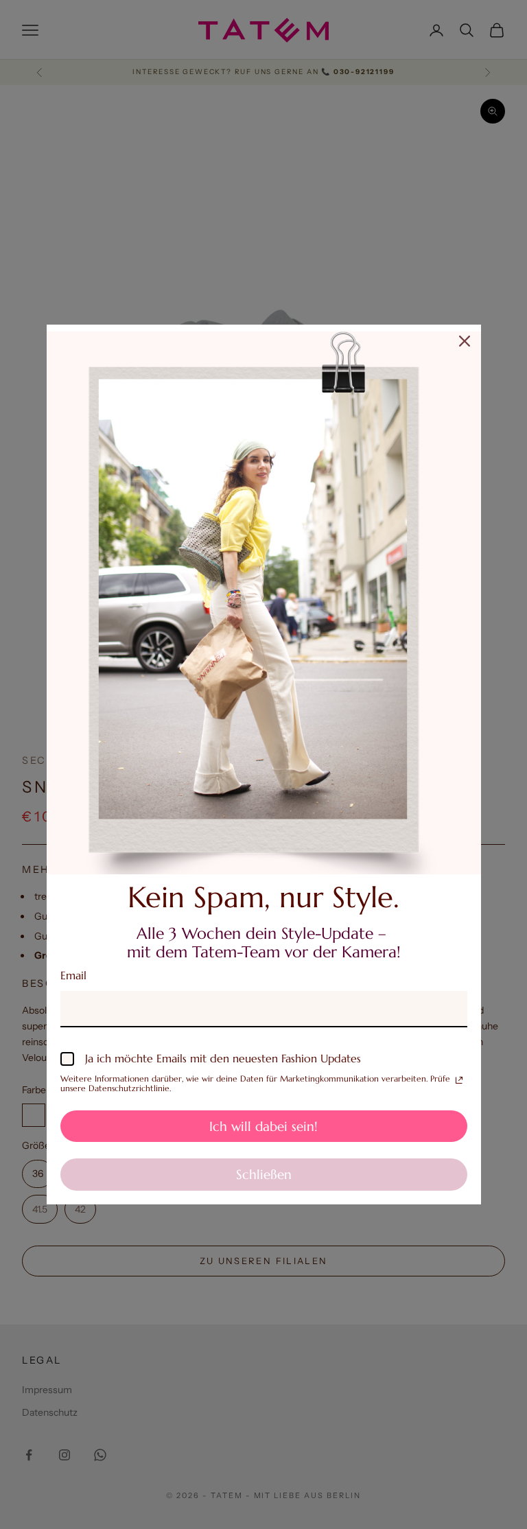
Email (73, 975)
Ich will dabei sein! (263, 1126)
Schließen (264, 1174)
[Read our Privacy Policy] (459, 1080)
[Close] (464, 341)
